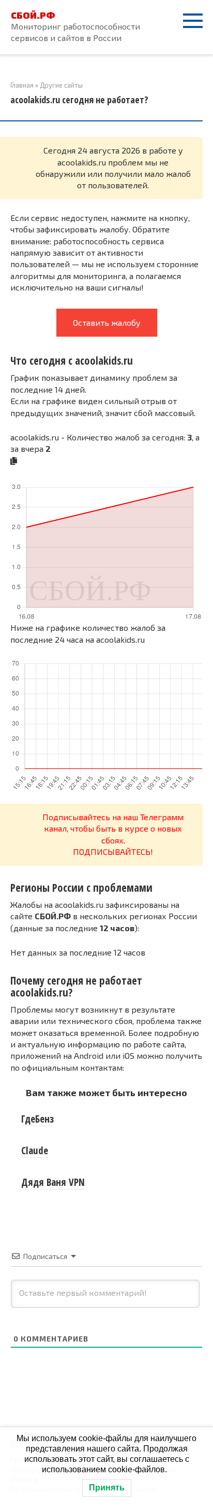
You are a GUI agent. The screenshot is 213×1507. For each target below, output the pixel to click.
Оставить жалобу (107, 322)
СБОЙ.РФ (33, 15)
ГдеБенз (37, 1119)
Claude (34, 1150)
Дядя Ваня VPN (53, 1182)
